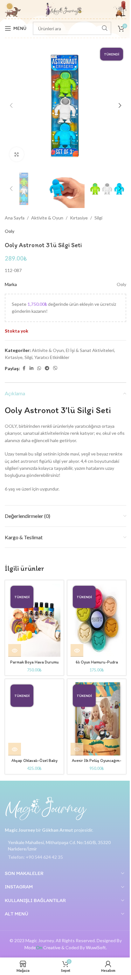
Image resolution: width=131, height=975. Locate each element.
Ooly (9, 231)
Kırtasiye (79, 217)
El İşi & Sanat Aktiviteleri (90, 350)
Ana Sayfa (14, 217)
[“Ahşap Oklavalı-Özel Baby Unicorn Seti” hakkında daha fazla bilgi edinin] (14, 749)
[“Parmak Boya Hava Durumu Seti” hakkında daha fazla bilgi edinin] (14, 650)
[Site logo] (64, 8)
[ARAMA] (104, 28)
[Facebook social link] (24, 368)
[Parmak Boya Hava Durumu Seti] (34, 620)
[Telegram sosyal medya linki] (47, 368)
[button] (11, 105)
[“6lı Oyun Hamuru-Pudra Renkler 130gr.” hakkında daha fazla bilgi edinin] (77, 650)
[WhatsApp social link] (39, 368)
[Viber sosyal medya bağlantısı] (55, 368)
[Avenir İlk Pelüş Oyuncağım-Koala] (97, 719)
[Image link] (46, 808)
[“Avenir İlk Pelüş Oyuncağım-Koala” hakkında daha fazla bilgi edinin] (77, 749)
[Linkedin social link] (31, 368)
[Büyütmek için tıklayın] (17, 154)
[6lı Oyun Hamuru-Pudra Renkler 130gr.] (97, 620)
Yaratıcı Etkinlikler (51, 357)
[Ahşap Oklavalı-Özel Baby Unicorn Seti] (34, 719)
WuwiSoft (96, 947)
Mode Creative (42, 947)
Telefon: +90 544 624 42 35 (35, 857)
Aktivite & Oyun (47, 217)
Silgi (98, 217)
